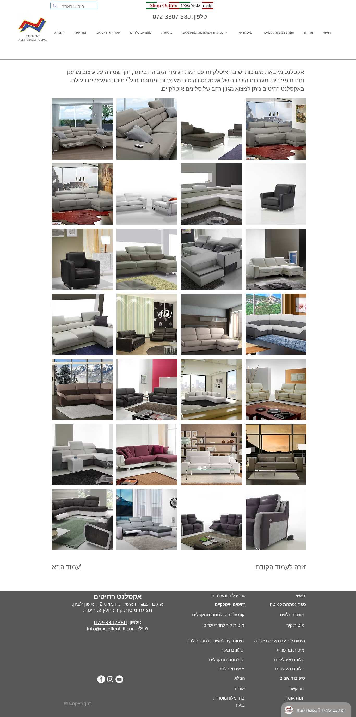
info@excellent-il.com (112, 629)
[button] (82, 129)
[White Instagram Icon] (110, 679)
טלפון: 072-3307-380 (180, 16)
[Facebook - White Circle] (101, 679)
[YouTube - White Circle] (119, 679)
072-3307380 (110, 622)
